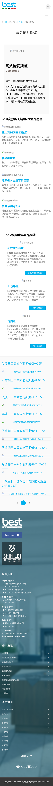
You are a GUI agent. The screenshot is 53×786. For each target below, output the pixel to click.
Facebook (10, 535)
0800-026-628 (20, 636)
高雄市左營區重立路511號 (14, 623)
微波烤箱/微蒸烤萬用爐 (10, 680)
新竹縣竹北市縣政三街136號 (15, 600)
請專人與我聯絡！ (8, 709)
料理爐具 (20, 22)
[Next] (35, 502)
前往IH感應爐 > (37, 308)
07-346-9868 (9, 626)
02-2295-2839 (10, 590)
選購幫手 (5, 741)
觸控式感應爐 (7, 671)
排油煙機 (5, 653)
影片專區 (5, 736)
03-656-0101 (9, 603)
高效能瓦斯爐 (7, 666)
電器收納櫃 (6, 689)
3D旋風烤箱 (6, 675)
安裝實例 (5, 727)
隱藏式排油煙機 (7, 662)
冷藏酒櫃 (5, 693)
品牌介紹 (5, 714)
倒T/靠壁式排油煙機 (9, 657)
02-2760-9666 (10, 587)
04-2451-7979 (10, 613)
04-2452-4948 (10, 616)
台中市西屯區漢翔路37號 (14, 610)
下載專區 (5, 732)
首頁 (5, 22)
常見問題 (5, 745)
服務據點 (5, 750)
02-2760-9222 (10, 593)
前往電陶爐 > (38, 346)
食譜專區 (5, 723)
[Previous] (17, 502)
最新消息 (5, 718)
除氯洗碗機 (6, 684)
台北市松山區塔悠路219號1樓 (15, 584)
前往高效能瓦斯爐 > (35, 273)
